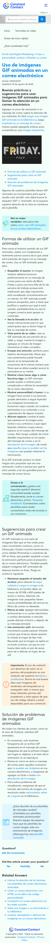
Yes (8, 866)
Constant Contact (26, 937)
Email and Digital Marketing (17, 54)
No (42, 866)
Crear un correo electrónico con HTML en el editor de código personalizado (25, 894)
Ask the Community (13, 852)
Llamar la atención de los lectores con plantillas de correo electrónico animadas (27, 884)
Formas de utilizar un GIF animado (26, 171)
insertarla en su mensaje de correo (21, 123)
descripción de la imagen (21, 444)
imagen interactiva (33, 130)
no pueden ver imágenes (26, 768)
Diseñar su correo (37, 57)
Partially (25, 866)
